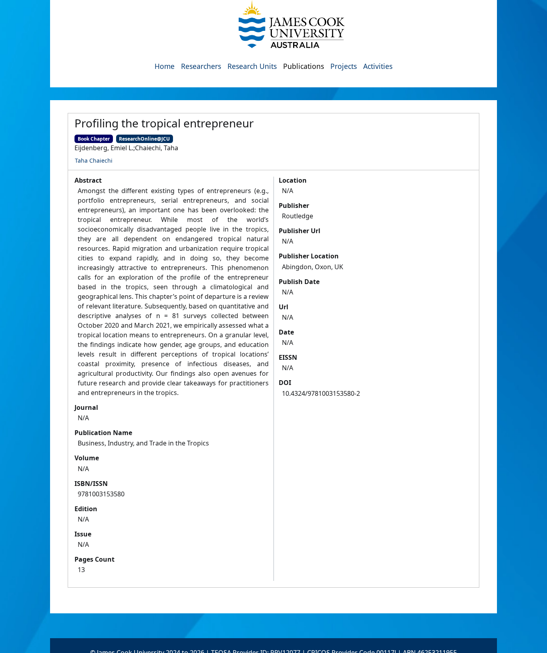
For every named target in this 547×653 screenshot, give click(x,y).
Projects (343, 66)
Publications (303, 66)
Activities (377, 66)
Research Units (252, 66)
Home (165, 66)
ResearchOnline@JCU (144, 138)
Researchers (201, 66)
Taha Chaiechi (94, 160)
